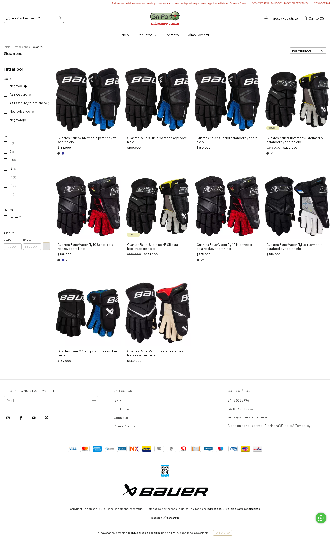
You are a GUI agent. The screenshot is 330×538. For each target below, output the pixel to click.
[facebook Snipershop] (21, 417)
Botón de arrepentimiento (243, 509)
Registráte (290, 18)
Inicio (125, 35)
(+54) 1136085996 (240, 409)
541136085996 (238, 400)
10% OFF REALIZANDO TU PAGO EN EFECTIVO (261, 3)
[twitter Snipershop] (46, 417)
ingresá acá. (214, 509)
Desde (7, 240)
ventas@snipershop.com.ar (247, 417)
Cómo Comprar (198, 35)
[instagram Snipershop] (8, 417)
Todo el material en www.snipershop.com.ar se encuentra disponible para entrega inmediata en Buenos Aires (159, 3)
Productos (144, 35)
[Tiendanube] (165, 518)
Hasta (27, 240)
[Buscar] (59, 18)
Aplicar (46, 246)
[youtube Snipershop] (33, 417)
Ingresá (275, 18)
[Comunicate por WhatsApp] (321, 518)
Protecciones (22, 46)
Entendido (222, 533)
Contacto (171, 35)
